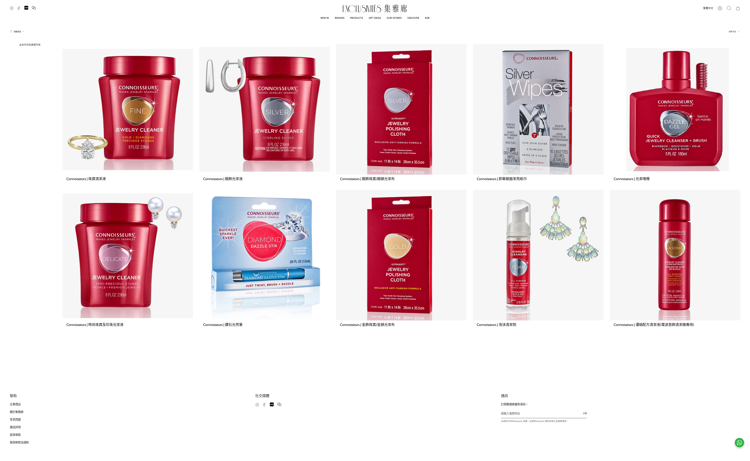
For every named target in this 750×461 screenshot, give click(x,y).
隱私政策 (549, 421)
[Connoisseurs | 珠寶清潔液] (127, 109)
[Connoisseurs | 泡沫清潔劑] (538, 255)
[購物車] (737, 8)
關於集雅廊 (16, 412)
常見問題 (15, 419)
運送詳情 (15, 427)
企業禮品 (15, 404)
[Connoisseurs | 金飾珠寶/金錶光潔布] (401, 255)
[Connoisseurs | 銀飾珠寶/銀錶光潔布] (401, 109)
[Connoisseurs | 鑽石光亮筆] (264, 255)
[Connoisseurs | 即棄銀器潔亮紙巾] (538, 109)
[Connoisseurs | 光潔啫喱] (675, 109)
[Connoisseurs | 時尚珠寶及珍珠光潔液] (127, 255)
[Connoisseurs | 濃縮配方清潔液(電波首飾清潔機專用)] (675, 255)
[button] (339, 17)
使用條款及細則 (19, 442)
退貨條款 (15, 435)
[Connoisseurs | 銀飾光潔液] (264, 109)
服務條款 (562, 421)
